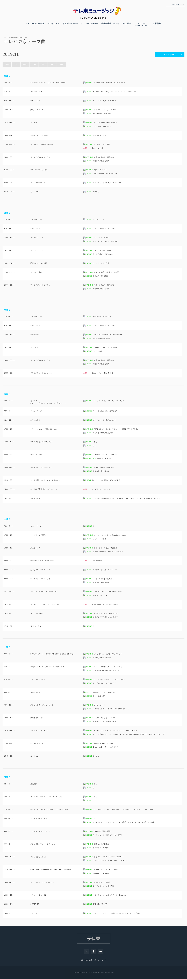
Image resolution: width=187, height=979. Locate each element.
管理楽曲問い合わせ (110, 23)
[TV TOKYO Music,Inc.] (93, 18)
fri (43, 64)
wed (25, 64)
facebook (93, 951)
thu (34, 64)
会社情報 (157, 23)
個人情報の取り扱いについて (93, 960)
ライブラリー (92, 23)
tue (16, 64)
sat (52, 64)
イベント (142, 24)
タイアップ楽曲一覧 (35, 23)
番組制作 (127, 23)
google (100, 951)
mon (7, 64)
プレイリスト (53, 23)
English (175, 4)
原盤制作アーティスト (73, 23)
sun (61, 64)
